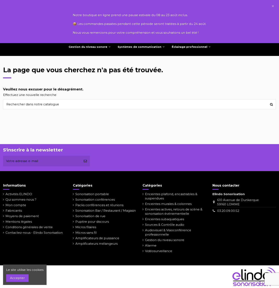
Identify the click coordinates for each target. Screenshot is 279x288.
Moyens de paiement (22, 216)
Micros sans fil (86, 233)
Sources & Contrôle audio (164, 225)
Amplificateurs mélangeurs (96, 244)
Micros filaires (85, 227)
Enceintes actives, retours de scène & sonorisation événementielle (173, 211)
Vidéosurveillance (158, 251)
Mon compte (16, 205)
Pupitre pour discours (92, 222)
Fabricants (14, 210)
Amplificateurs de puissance (97, 238)
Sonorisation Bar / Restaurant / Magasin (105, 210)
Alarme (150, 245)
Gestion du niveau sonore (164, 240)
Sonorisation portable (92, 194)
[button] (273, 6)
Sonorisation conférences (95, 199)
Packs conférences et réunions (99, 205)
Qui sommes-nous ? (21, 199)
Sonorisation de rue (90, 216)
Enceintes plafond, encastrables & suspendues (171, 196)
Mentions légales (19, 222)
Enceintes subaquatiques (164, 219)
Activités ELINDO (19, 194)
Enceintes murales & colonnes (168, 204)
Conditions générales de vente (29, 227)
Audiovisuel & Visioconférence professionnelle (168, 232)
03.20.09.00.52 (228, 211)
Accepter (17, 278)
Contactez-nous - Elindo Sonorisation (34, 233)
